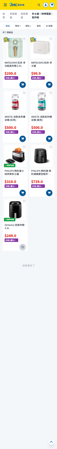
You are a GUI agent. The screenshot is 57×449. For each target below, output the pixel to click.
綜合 (8, 25)
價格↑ (18, 25)
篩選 (50, 25)
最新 (39, 25)
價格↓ (28, 25)
